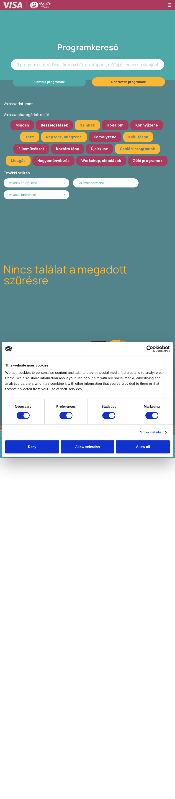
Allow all (143, 447)
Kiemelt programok (49, 82)
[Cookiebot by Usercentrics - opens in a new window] (150, 348)
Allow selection (87, 447)
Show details (150, 432)
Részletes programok (128, 82)
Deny (32, 447)
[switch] (65, 415)
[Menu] (171, 5)
